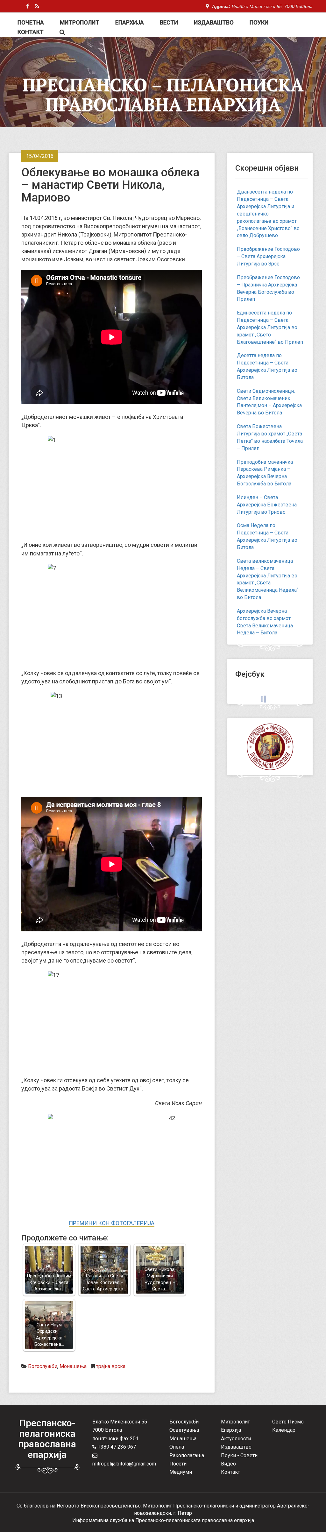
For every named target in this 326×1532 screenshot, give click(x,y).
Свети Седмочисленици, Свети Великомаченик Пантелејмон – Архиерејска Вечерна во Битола (269, 402)
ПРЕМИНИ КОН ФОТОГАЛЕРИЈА (111, 1223)
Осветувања (184, 1430)
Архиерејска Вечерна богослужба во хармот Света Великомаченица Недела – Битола (265, 622)
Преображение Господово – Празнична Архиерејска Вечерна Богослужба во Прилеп (268, 288)
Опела (176, 1447)
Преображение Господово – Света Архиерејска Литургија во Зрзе (268, 256)
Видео (228, 1464)
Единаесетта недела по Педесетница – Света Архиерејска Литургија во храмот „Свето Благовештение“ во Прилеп (270, 327)
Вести (169, 22)
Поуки (259, 22)
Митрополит (79, 22)
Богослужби (42, 1366)
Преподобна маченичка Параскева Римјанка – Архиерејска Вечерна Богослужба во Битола (265, 473)
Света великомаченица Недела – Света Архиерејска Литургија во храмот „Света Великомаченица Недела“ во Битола (267, 579)
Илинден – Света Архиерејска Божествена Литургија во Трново (267, 504)
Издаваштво (214, 22)
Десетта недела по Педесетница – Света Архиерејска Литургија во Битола (267, 366)
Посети (178, 1464)
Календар (283, 1430)
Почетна (31, 22)
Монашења (73, 1366)
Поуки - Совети (239, 1455)
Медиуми (180, 1472)
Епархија (129, 22)
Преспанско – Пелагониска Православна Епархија (163, 94)
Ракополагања (186, 1455)
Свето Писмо (288, 1422)
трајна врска (110, 1366)
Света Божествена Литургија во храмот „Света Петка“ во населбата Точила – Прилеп (270, 437)
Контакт (31, 32)
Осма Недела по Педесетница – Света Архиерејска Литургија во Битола (267, 536)
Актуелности (236, 1439)
